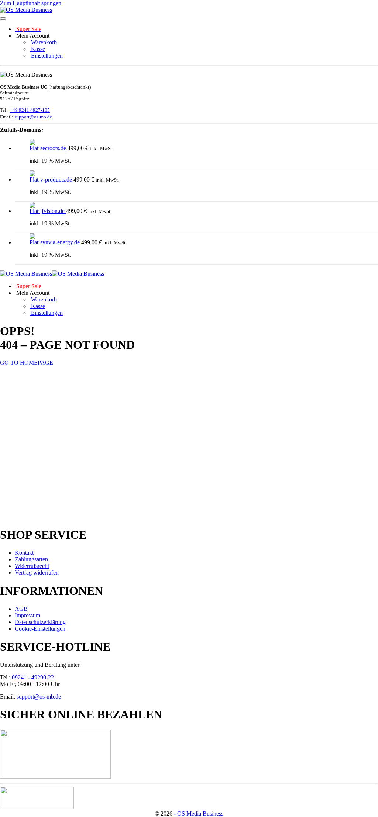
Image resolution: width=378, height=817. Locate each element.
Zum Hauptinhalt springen (30, 3)
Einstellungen (46, 55)
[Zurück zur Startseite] (26, 10)
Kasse (37, 49)
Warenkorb (43, 42)
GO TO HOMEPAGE (26, 362)
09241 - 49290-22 (33, 677)
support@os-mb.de (33, 117)
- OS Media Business (198, 813)
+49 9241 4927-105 (30, 110)
